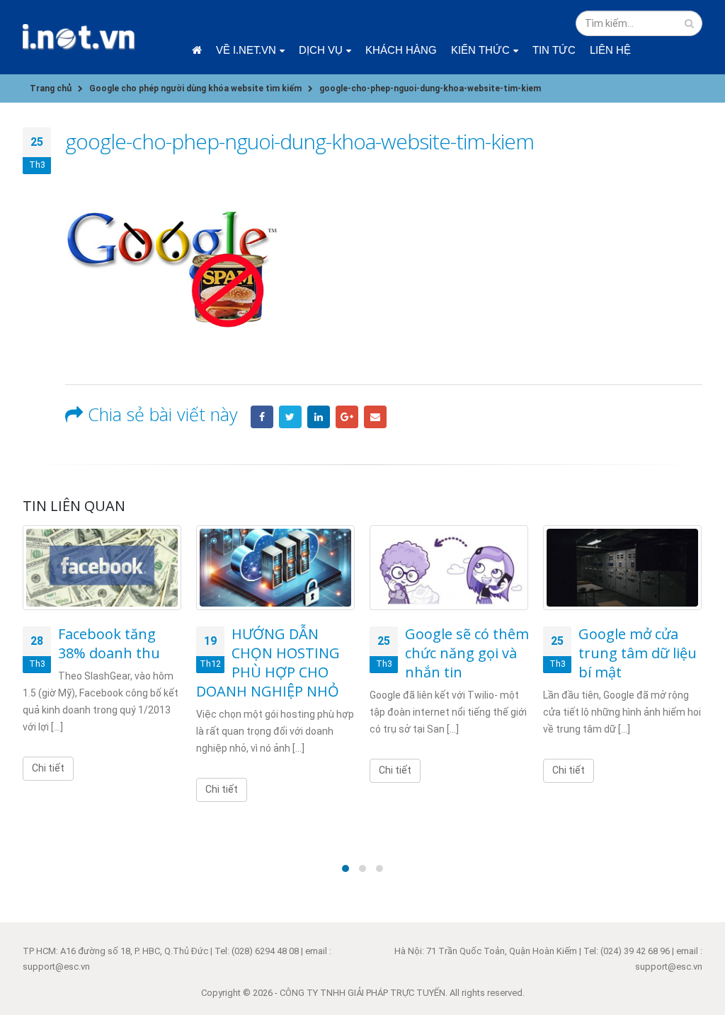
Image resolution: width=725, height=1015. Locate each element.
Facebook (262, 417)
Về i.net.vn (246, 50)
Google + (347, 417)
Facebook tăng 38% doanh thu (109, 643)
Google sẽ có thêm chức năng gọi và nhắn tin (467, 653)
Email (375, 417)
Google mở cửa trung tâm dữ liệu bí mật (637, 653)
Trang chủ (196, 50)
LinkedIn (318, 417)
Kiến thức (480, 50)
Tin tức (554, 50)
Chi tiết (48, 768)
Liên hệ (610, 50)
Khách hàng (401, 50)
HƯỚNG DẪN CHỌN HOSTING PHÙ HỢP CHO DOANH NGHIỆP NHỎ (268, 662)
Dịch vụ (321, 50)
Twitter (290, 417)
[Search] (689, 23)
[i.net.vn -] (79, 37)
